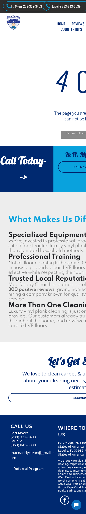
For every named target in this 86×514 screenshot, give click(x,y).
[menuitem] (61, 23)
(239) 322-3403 (23, 437)
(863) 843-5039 (23, 445)
